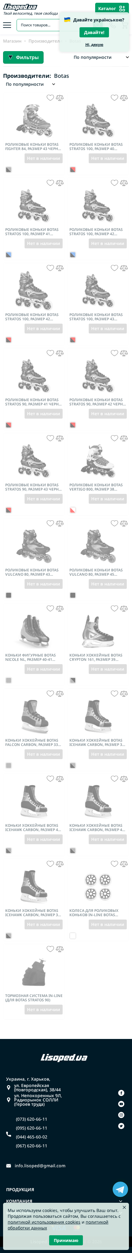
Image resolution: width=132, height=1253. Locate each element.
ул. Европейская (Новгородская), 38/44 (37, 1087)
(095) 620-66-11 (31, 1128)
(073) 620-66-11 (31, 1119)
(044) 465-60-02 (31, 1137)
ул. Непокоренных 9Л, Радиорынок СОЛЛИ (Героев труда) (38, 1099)
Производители (45, 41)
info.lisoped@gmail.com (40, 1165)
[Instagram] (121, 1115)
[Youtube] (121, 1104)
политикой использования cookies (44, 1222)
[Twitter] (121, 1126)
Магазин (12, 41)
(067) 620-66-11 (31, 1146)
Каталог (107, 8)
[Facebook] (121, 1093)
